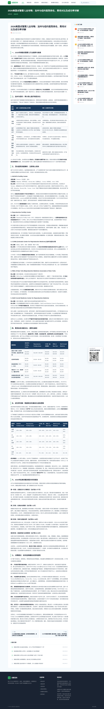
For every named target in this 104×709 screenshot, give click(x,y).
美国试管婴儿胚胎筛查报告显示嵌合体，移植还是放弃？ (86, 52)
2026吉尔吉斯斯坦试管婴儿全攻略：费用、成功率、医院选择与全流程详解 (86, 99)
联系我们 (73, 2)
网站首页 (43, 681)
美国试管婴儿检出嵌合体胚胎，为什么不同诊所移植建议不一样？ (29, 647)
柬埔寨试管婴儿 (55, 2)
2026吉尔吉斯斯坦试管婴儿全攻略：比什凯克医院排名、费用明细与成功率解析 (86, 60)
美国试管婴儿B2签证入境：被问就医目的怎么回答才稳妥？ (86, 68)
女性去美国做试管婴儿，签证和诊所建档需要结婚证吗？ (86, 76)
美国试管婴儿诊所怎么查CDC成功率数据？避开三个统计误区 (28, 655)
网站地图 (94, 706)
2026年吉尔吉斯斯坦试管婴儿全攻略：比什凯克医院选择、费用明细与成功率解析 (86, 29)
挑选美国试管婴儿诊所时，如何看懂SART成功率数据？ (27, 651)
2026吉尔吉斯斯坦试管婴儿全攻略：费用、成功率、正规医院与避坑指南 (86, 83)
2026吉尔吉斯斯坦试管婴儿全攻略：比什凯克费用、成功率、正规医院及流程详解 (86, 45)
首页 (23, 2)
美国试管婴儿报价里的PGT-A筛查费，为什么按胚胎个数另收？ (29, 663)
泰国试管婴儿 (44, 2)
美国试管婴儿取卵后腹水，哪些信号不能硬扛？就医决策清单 (86, 37)
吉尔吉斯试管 (65, 2)
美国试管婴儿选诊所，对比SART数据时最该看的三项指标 (86, 91)
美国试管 (29, 2)
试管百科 (36, 2)
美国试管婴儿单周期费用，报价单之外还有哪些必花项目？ (28, 659)
